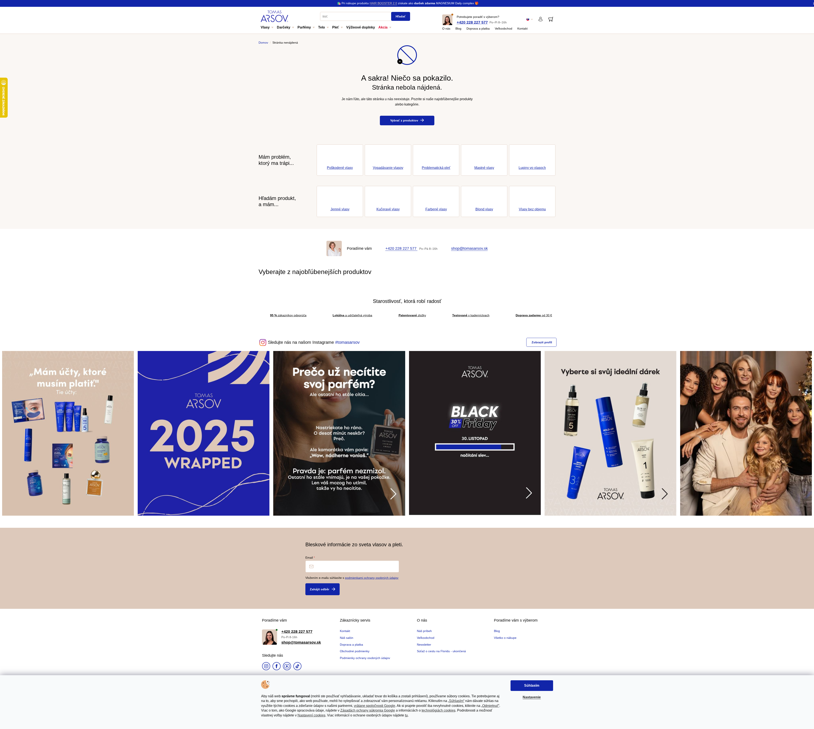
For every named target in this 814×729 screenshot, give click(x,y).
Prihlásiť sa (322, 589)
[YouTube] (287, 666)
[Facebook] (276, 666)
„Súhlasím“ (456, 701)
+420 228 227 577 (472, 22)
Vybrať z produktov (404, 120)
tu (406, 715)
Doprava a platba (478, 28)
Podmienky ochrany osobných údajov (365, 658)
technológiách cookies (438, 710)
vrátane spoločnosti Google (374, 706)
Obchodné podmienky (354, 651)
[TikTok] (297, 666)
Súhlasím (531, 685)
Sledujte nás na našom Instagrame (301, 342)
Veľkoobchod (503, 28)
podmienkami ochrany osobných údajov (371, 577)
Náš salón (346, 637)
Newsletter (424, 644)
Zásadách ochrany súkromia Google (367, 710)
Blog (458, 28)
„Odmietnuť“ (490, 706)
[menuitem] (269, 28)
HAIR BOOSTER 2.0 (383, 3)
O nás (446, 28)
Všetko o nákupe (505, 637)
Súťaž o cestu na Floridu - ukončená (441, 651)
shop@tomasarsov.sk (469, 248)
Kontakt (522, 28)
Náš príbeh (424, 631)
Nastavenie (532, 697)
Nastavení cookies (311, 715)
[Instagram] (266, 666)
